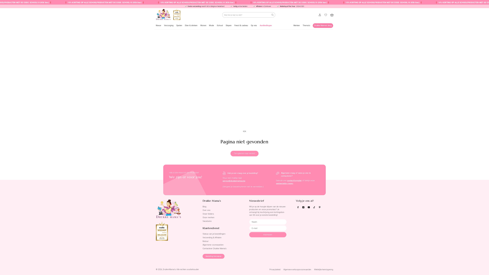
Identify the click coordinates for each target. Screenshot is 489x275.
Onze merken (208, 217)
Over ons (206, 210)
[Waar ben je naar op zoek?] (272, 14)
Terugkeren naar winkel (244, 153)
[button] (169, 25)
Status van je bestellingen (214, 234)
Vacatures (207, 221)
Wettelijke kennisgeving (323, 270)
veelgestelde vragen (284, 183)
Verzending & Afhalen (212, 237)
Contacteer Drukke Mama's (215, 248)
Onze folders (208, 214)
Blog (204, 206)
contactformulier (294, 180)
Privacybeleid (275, 270)
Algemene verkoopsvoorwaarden (297, 270)
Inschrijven (267, 234)
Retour (206, 241)
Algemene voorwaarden (213, 245)
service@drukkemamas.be (234, 181)
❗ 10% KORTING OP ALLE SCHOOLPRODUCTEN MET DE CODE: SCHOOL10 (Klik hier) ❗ (90, 2)
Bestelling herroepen (214, 256)
